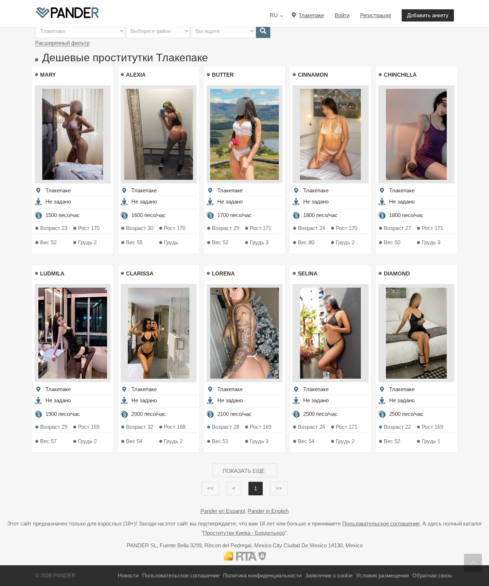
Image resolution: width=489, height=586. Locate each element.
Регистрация (375, 15)
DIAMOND (397, 273)
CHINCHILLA (400, 75)
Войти (342, 15)
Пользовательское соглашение (381, 523)
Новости (128, 575)
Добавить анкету (428, 15)
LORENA (223, 273)
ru (274, 15)
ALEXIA (136, 75)
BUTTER (223, 75)
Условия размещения (382, 575)
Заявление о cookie (329, 575)
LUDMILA (52, 273)
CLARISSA (140, 273)
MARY (48, 75)
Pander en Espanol (222, 511)
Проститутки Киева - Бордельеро (244, 533)
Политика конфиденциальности (262, 575)
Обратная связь (432, 575)
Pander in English (268, 511)
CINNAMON (313, 75)
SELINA (308, 273)
